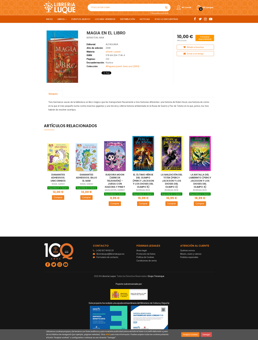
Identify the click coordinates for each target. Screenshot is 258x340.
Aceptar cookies (190, 334)
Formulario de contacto (107, 257)
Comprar (58, 197)
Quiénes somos (187, 250)
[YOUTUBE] (210, 19)
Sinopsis (53, 94)
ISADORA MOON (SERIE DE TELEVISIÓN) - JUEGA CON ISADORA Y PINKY (115, 181)
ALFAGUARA (112, 44)
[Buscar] (166, 7)
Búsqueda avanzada (159, 13)
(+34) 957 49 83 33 (105, 250)
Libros (61, 19)
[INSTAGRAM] (205, 19)
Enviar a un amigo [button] (195, 53)
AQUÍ (108, 334)
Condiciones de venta (146, 260)
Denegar (206, 334)
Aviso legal (141, 250)
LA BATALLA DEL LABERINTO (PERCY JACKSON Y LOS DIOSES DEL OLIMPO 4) (200, 181)
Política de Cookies (145, 257)
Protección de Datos (145, 254)
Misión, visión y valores (190, 254)
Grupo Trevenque (156, 276)
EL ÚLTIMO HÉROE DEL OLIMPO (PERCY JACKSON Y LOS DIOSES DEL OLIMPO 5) (143, 181)
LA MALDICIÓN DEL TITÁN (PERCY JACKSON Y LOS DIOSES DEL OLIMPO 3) (171, 181)
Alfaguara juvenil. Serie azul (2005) (122, 66)
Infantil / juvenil (113, 51)
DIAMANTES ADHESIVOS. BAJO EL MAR (86, 177)
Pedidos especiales (189, 257)
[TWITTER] (200, 19)
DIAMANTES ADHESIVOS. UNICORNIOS (58, 177)
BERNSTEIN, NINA (95, 37)
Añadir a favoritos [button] (195, 47)
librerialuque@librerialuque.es (110, 254)
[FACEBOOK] (194, 19)
